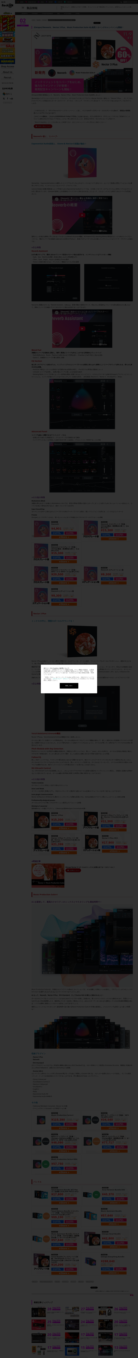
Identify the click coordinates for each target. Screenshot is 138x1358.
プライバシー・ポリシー (61, 679)
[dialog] (69, 679)
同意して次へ (69, 685)
